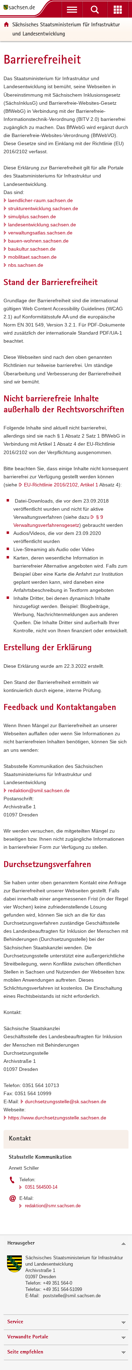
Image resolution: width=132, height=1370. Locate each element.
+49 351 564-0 (57, 1283)
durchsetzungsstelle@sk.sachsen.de (65, 1101)
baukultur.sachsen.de (32, 249)
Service (15, 1322)
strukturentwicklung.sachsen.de (43, 208)
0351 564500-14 (41, 1187)
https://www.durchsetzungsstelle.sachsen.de (57, 1117)
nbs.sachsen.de (25, 265)
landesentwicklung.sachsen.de (42, 224)
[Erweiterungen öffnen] (117, 9)
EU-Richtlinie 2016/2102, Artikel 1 (61, 484)
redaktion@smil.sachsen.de (39, 790)
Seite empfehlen (25, 1352)
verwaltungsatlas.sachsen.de (40, 232)
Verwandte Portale (27, 1337)
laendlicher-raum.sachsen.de (40, 200)
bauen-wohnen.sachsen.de (38, 241)
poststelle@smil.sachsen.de (72, 1295)
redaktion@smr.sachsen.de (53, 1205)
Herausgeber (20, 1243)
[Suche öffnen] (95, 9)
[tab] (66, 1243)
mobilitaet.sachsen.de (32, 257)
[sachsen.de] (21, 8)
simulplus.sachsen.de (32, 216)
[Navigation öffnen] (72, 9)
